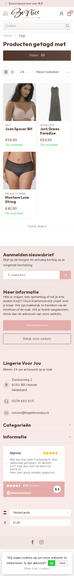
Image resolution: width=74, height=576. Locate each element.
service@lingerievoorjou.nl (30, 413)
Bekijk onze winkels (37, 338)
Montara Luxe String (17, 199)
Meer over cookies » (37, 568)
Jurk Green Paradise (49, 131)
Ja (51, 563)
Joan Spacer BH (18, 129)
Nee (62, 563)
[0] (69, 13)
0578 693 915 (23, 401)
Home (7, 36)
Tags (21, 36)
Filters (34, 55)
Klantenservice (37, 325)
